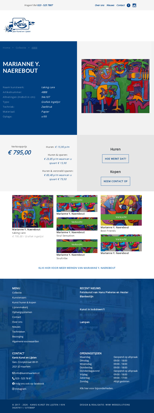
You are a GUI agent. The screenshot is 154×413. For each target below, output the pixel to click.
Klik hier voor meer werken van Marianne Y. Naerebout (77, 268)
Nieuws (110, 5)
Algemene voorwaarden (25, 341)
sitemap (30, 407)
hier (86, 388)
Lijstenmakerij (20, 307)
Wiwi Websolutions (118, 404)
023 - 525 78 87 (23, 378)
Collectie (17, 292)
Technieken (18, 331)
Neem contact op (116, 181)
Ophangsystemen (22, 312)
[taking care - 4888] (115, 86)
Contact (120, 5)
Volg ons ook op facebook (29, 383)
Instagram (20, 388)
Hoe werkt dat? (115, 158)
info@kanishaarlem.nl (27, 373)
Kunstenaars (19, 297)
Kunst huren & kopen (24, 302)
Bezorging (17, 336)
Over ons (99, 5)
